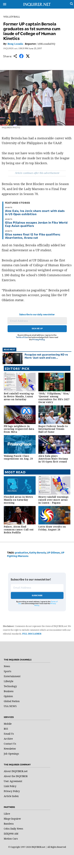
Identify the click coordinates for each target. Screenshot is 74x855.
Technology (10, 686)
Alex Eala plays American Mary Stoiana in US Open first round (53, 458)
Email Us (9, 733)
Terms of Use (22, 337)
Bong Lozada (15, 43)
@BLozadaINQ (46, 43)
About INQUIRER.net (16, 771)
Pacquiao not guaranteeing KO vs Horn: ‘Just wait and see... (46, 356)
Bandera (9, 823)
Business (8, 691)
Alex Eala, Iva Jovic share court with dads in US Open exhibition (35, 212)
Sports (7, 671)
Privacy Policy (38, 339)
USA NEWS (10, 706)
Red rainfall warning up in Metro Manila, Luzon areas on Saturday (19, 396)
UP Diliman (53, 552)
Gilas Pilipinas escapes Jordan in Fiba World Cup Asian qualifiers (36, 224)
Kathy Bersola (37, 552)
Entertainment (12, 676)
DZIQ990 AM (11, 833)
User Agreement (13, 781)
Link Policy (10, 786)
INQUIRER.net (10, 48)
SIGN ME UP (37, 328)
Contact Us (10, 743)
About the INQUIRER (16, 776)
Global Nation (12, 701)
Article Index (11, 796)
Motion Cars (11, 838)
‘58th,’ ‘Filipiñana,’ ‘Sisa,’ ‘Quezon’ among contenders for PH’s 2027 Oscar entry (54, 398)
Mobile (8, 723)
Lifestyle (8, 681)
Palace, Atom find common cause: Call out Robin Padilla (19, 529)
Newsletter (10, 748)
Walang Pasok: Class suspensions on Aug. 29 (18, 457)
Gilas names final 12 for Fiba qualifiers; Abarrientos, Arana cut (32, 235)
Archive (8, 738)
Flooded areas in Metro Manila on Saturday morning (18, 499)
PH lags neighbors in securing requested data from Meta (19, 429)
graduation (21, 552)
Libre (7, 813)
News (7, 666)
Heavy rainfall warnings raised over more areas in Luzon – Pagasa (53, 499)
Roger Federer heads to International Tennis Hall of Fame (53, 429)
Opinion (8, 696)
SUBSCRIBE (37, 595)
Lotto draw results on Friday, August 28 (52, 528)
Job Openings (11, 753)
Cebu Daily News (13, 828)
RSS (6, 728)
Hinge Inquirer (12, 818)
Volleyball (11, 16)
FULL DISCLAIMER (31, 633)
